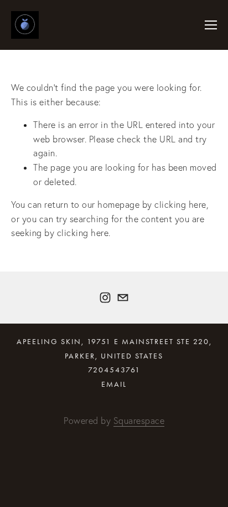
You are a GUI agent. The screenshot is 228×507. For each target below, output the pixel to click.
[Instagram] (105, 297)
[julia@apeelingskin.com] (122, 297)
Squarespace (139, 420)
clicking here (180, 204)
